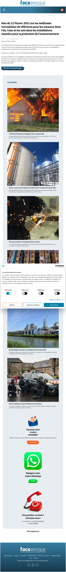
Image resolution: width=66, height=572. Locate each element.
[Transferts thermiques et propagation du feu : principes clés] (33, 89)
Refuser (12, 305)
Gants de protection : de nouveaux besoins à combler (24, 241)
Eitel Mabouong (14, 39)
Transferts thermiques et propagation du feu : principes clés (26, 134)
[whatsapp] (37, 565)
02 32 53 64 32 (39, 521)
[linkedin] (33, 565)
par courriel (34, 523)
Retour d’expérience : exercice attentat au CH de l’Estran (25, 403)
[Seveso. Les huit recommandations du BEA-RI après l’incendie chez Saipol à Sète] (33, 143)
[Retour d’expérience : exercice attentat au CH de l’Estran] (33, 359)
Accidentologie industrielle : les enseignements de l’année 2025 (27, 349)
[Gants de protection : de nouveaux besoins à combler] (33, 197)
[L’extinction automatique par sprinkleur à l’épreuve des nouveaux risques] (33, 251)
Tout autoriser (54, 305)
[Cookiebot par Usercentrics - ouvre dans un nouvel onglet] (56, 266)
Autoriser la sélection (33, 305)
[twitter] (29, 565)
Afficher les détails (55, 299)
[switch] (24, 293)
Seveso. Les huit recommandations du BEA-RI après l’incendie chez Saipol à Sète (32, 187)
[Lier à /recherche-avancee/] (62, 10)
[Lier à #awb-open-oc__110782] (4, 10)
